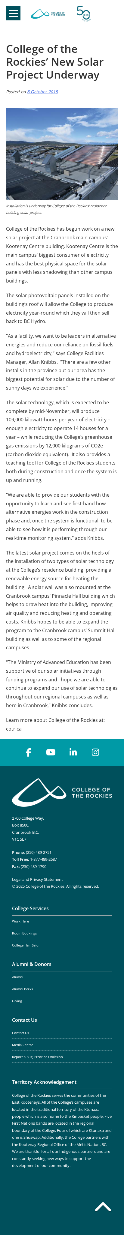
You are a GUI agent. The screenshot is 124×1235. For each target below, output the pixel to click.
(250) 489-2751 (38, 852)
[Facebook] (28, 752)
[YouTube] (50, 752)
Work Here (20, 921)
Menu (13, 13)
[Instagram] (95, 752)
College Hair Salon (26, 945)
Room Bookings (24, 933)
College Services (30, 908)
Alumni (17, 977)
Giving (17, 1001)
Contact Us (24, 1020)
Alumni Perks (22, 989)
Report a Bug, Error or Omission (37, 1057)
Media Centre (22, 1045)
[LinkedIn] (73, 752)
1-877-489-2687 (43, 859)
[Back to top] (103, 1208)
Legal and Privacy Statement (37, 879)
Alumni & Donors (31, 964)
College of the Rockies (61, 15)
